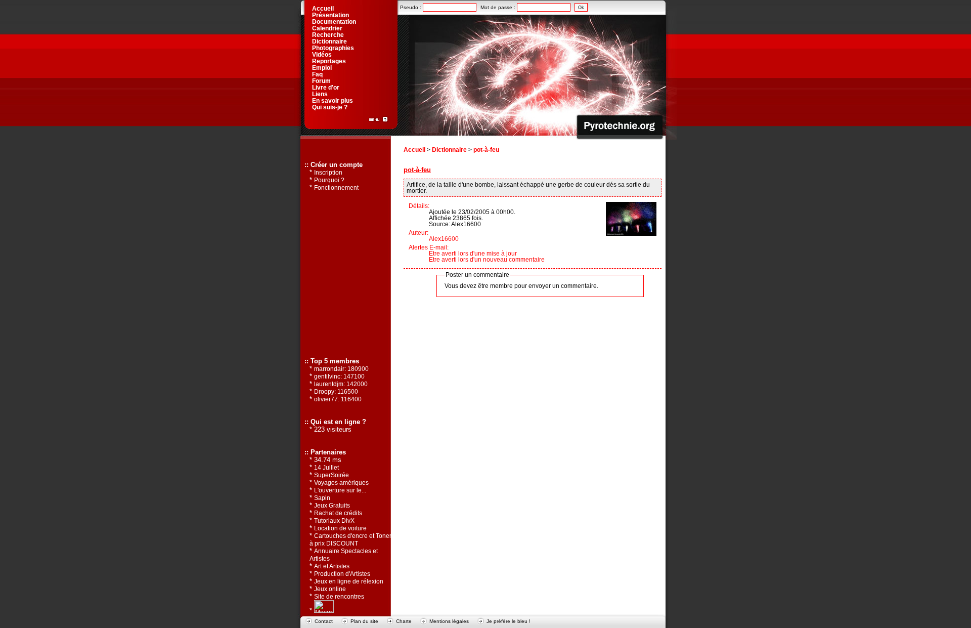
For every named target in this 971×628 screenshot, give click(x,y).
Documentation (334, 21)
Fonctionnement (336, 188)
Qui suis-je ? (329, 107)
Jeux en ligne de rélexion (348, 581)
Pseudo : (411, 7)
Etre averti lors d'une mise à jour (473, 253)
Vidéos (322, 54)
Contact (324, 621)
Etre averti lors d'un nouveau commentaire (487, 260)
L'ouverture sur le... (340, 490)
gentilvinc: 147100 (339, 376)
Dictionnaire (449, 150)
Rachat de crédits (338, 513)
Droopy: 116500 (336, 392)
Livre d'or (325, 87)
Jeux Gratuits (332, 506)
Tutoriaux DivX (334, 521)
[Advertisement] (345, 273)
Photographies (333, 48)
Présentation (330, 15)
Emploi (322, 67)
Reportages (329, 61)
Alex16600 (444, 239)
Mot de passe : (498, 7)
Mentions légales (449, 621)
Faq (317, 74)
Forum (321, 81)
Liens (320, 94)
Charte (404, 621)
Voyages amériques (341, 483)
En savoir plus (332, 100)
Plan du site (364, 621)
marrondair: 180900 (341, 369)
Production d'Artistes (342, 574)
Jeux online (330, 589)
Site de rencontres (339, 597)
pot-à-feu (486, 150)
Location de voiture (340, 528)
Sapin (322, 498)
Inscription (328, 173)
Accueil (414, 150)
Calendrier (327, 28)
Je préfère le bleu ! (509, 621)
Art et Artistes (331, 566)
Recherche (328, 34)
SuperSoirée (331, 475)
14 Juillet (326, 468)
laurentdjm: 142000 (341, 384)
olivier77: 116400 (338, 399)
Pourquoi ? (329, 180)
